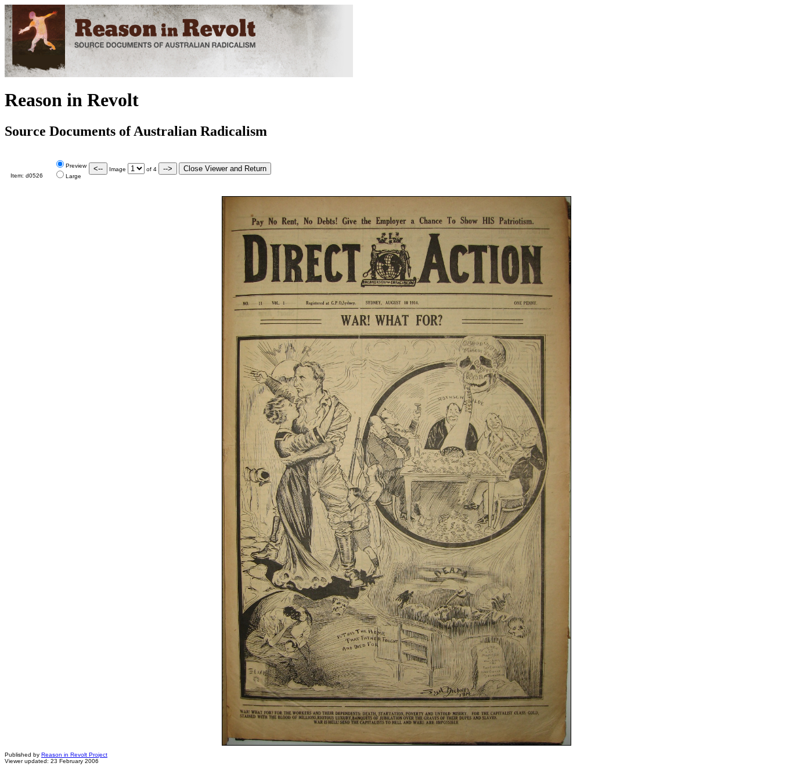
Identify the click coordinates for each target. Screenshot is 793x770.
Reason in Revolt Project (74, 754)
